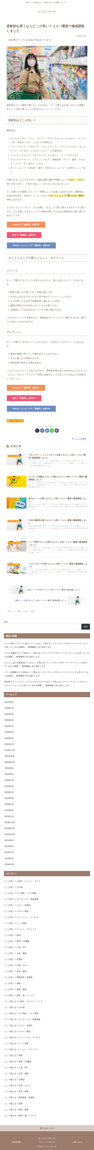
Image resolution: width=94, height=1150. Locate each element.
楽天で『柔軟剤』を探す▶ (24, 235)
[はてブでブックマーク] (47, 430)
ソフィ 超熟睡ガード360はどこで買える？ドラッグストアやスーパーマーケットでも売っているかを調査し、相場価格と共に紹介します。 (46, 674)
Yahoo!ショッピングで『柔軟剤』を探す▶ (31, 245)
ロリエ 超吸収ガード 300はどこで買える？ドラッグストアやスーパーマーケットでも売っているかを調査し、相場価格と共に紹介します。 (46, 655)
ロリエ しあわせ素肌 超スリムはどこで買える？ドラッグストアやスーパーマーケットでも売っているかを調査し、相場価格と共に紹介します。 (46, 664)
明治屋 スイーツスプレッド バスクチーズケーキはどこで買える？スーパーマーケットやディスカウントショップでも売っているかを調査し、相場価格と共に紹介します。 (46, 683)
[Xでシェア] (37, 430)
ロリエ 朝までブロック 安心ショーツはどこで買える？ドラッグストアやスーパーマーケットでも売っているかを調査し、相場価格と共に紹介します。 (46, 645)
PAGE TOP (48, 1128)
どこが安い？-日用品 (16, 421)
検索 (6, 622)
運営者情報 (16, 1142)
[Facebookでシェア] (42, 430)
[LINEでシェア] (52, 430)
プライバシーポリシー (47, 1142)
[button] (57, 430)
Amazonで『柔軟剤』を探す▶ (26, 225)
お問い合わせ (78, 1142)
